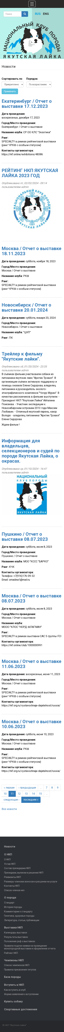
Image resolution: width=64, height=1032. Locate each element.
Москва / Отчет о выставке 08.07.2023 (31, 598)
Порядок (32, 78)
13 (26, 793)
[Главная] (32, 40)
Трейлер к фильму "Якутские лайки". (22, 356)
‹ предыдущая (27, 787)
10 (5, 793)
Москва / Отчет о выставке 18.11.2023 (31, 251)
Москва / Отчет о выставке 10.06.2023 (31, 724)
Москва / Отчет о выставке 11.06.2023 (31, 664)
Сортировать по (12, 78)
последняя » (30, 799)
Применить (10, 91)
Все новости (9, 809)
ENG (46, 13)
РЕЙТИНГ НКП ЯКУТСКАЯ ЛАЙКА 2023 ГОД (30, 173)
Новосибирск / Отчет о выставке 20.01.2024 (26, 307)
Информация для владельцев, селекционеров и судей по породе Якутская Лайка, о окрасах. (31, 451)
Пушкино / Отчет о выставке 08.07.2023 (25, 536)
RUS (38, 13)
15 (40, 793)
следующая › (11, 799)
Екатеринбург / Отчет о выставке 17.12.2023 (27, 103)
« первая (9, 787)
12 (19, 793)
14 (33, 793)
